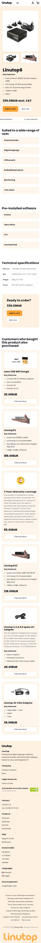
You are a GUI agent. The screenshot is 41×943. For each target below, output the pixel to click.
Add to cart (10, 109)
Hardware (6, 821)
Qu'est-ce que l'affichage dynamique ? (20, 895)
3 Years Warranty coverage (20, 491)
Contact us (6, 804)
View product (20, 401)
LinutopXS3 (10, 565)
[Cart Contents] (37, 3)
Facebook (6, 852)
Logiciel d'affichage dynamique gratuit (20, 911)
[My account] (32, 3)
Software (5, 818)
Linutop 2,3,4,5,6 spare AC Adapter (19, 628)
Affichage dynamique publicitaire (20, 901)
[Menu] (17, 3)
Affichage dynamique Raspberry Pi (20, 898)
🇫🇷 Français (6, 872)
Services (5, 825)
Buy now (25, 109)
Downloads (6, 828)
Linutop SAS (18, 927)
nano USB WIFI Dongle (16, 371)
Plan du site (26, 920)
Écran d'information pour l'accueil (20, 905)
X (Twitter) (6, 855)
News (4, 773)
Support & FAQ (8, 838)
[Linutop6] (11, 58)
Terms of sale (7, 783)
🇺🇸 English (6, 876)
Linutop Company (9, 770)
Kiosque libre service (30, 917)
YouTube (5, 859)
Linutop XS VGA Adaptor (18, 702)
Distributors (6, 842)
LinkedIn (5, 862)
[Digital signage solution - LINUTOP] (7, 3)
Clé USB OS (15, 920)
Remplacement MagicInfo (20, 914)
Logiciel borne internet (11, 917)
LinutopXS (10, 430)
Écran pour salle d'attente (20, 908)
